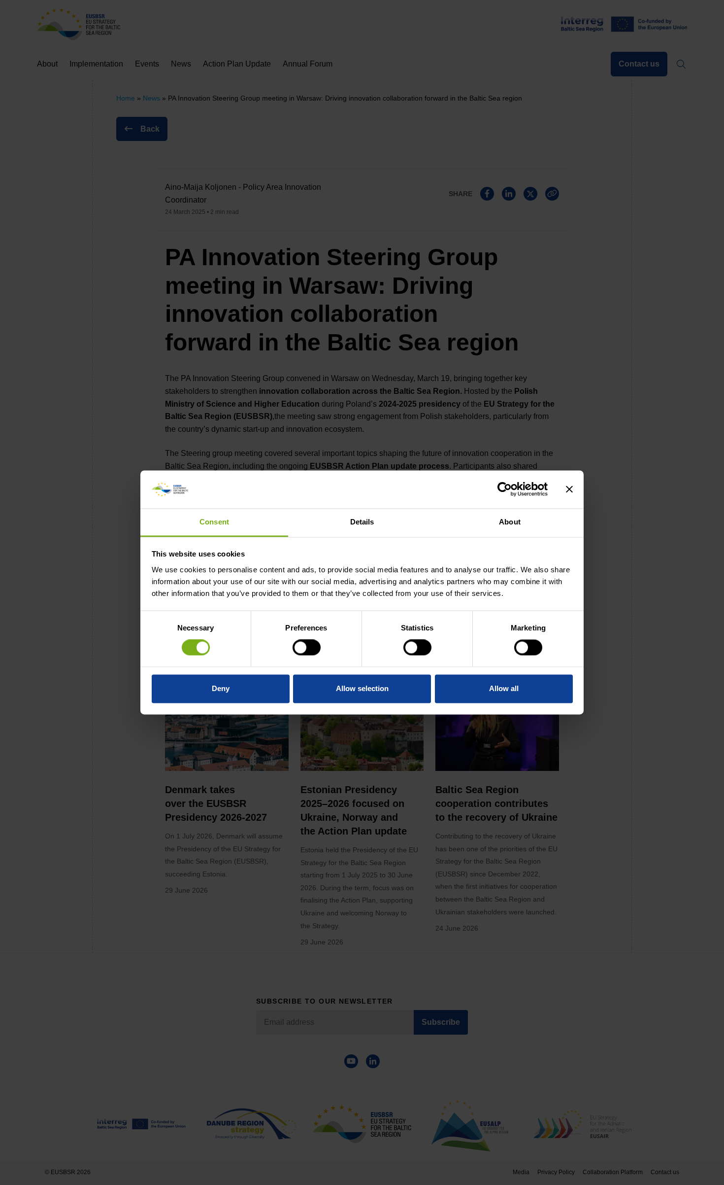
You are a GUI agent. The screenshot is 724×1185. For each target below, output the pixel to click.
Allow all (504, 688)
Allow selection (362, 688)
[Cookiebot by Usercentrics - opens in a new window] (504, 489)
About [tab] (510, 522)
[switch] (307, 648)
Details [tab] (362, 522)
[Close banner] (569, 489)
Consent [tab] (214, 522)
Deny (221, 688)
